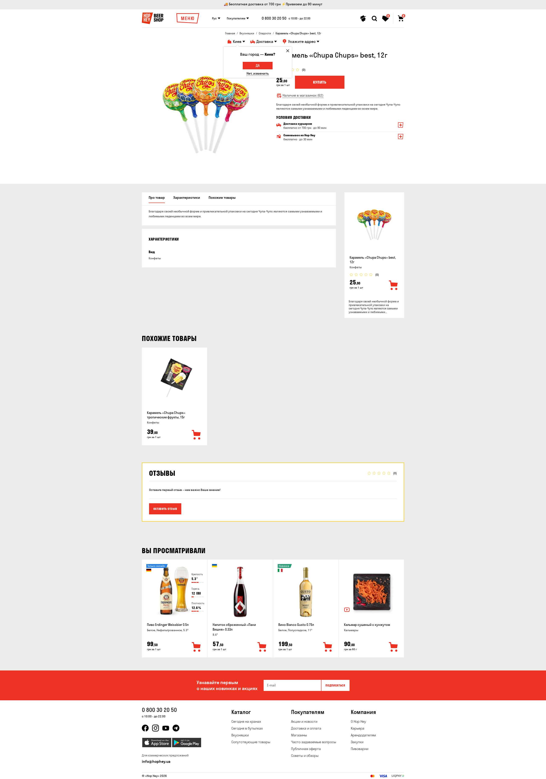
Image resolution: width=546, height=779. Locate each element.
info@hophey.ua (156, 761)
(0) (304, 70)
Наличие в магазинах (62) (303, 95)
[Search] (374, 19)
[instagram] (155, 728)
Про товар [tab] (157, 197)
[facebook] (145, 728)
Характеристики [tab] (186, 197)
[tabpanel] (206, 115)
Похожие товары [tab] (222, 197)
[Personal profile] (363, 19)
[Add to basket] (393, 285)
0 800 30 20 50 (274, 18)
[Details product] (374, 224)
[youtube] (165, 728)
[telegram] (176, 728)
